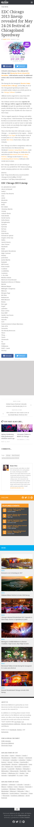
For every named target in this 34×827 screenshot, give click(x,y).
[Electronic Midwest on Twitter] (26, 497)
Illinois (3, 787)
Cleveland (6, 760)
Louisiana (4, 789)
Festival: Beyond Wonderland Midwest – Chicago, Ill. (16, 531)
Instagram (4, 732)
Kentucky (28, 787)
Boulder (14, 758)
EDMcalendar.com (24, 815)
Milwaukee (5, 771)
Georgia (26, 784)
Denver (3, 762)
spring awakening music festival (10, 458)
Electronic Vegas (6, 745)
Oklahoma (4, 793)
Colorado (20, 784)
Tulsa (26, 775)
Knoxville (18, 766)
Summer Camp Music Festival (18, 150)
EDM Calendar (6, 741)
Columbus (22, 760)
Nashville (23, 771)
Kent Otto (6, 39)
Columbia (14, 760)
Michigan (13, 789)
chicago (8, 455)
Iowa (15, 787)
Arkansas (12, 784)
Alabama (4, 784)
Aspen (12, 755)
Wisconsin (6, 795)
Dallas (29, 760)
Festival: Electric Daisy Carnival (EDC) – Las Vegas (17, 526)
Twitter (19, 730)
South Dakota (14, 793)
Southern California (17, 795)
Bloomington (5, 758)
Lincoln (3, 769)
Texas (31, 793)
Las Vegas (12, 135)
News (4, 7)
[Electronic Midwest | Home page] (6, 2)
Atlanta (18, 755)
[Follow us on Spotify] (31, 497)
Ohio (26, 791)
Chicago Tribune (9, 92)
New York (10, 140)
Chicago (23, 724)
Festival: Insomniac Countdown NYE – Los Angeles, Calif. (17, 520)
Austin (24, 755)
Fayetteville (24, 762)
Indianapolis (23, 764)
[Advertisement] (17, 378)
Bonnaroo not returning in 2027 (11, 573)
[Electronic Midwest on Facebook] (23, 497)
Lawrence (25, 766)
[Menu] (31, 2)
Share (8, 66)
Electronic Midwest (7, 743)
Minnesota (20, 789)
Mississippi (5, 791)
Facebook (13, 730)
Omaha (21, 773)
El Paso (16, 762)
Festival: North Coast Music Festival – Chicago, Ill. (15, 509)
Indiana (10, 787)
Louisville (11, 769)
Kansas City (9, 766)
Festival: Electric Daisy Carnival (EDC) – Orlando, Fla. (17, 515)
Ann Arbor (4, 755)
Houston (14, 764)
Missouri (13, 791)
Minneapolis (14, 771)
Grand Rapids (5, 764)
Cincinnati (28, 758)
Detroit (29, 724)
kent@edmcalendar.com (17, 488)
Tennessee (23, 793)
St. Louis (20, 775)
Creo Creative (25, 817)
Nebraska (20, 791)
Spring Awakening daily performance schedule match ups (8, 436)
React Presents (15, 455)
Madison (19, 769)
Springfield (12, 775)
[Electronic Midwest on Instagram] (29, 497)
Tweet (21, 66)
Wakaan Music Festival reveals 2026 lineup (15, 595)
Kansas (21, 787)
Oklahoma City (13, 773)
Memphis (26, 769)
